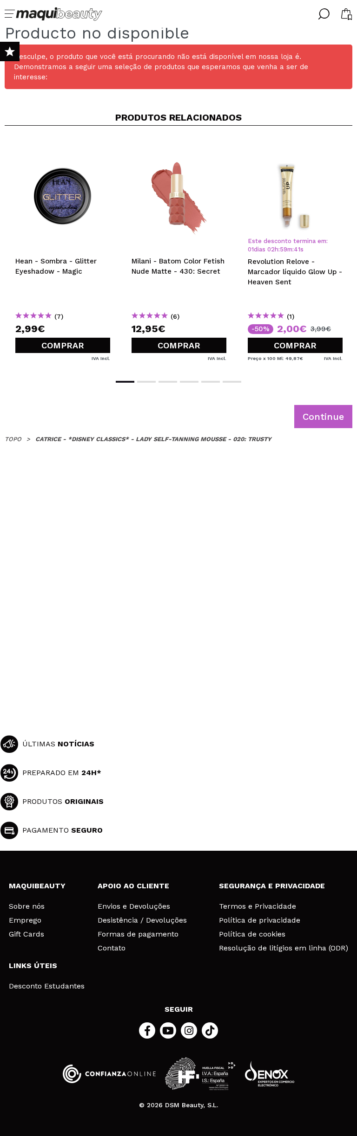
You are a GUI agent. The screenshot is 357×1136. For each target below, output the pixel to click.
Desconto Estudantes (47, 986)
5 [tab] (210, 382)
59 (283, 249)
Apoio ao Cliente (133, 885)
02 (271, 249)
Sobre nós (27, 906)
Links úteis (33, 965)
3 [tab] (168, 382)
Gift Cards (26, 934)
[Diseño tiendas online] (269, 1073)
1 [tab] (125, 382)
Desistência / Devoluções (142, 920)
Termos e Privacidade (257, 906)
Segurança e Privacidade (272, 885)
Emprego (25, 920)
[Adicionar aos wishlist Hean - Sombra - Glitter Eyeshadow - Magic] (62, 147)
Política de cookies (252, 934)
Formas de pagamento (138, 934)
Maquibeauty (37, 885)
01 (251, 249)
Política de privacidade (259, 920)
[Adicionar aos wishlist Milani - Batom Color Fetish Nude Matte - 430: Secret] (179, 147)
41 (297, 249)
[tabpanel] (63, 251)
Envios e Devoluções (134, 906)
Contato (112, 948)
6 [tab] (232, 382)
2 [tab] (146, 382)
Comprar (62, 345)
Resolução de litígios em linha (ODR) (283, 948)
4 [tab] (189, 382)
